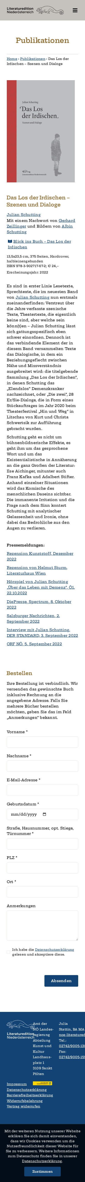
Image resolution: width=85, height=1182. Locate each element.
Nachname (19, 756)
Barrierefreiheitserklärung (16, 1095)
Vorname (17, 732)
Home (12, 59)
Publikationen (32, 59)
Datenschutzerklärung (16, 1090)
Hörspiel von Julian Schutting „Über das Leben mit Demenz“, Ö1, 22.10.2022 (41, 587)
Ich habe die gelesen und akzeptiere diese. (43, 952)
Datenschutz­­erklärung (42, 1161)
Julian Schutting (24, 214)
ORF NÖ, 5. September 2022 (34, 644)
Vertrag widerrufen (16, 1106)
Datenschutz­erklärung (54, 950)
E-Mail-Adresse (23, 780)
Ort (11, 881)
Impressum (16, 1084)
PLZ (12, 857)
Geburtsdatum (23, 804)
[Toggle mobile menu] (75, 10)
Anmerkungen (21, 906)
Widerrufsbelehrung (16, 1101)
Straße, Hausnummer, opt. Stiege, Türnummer (40, 831)
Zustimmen (42, 1172)
